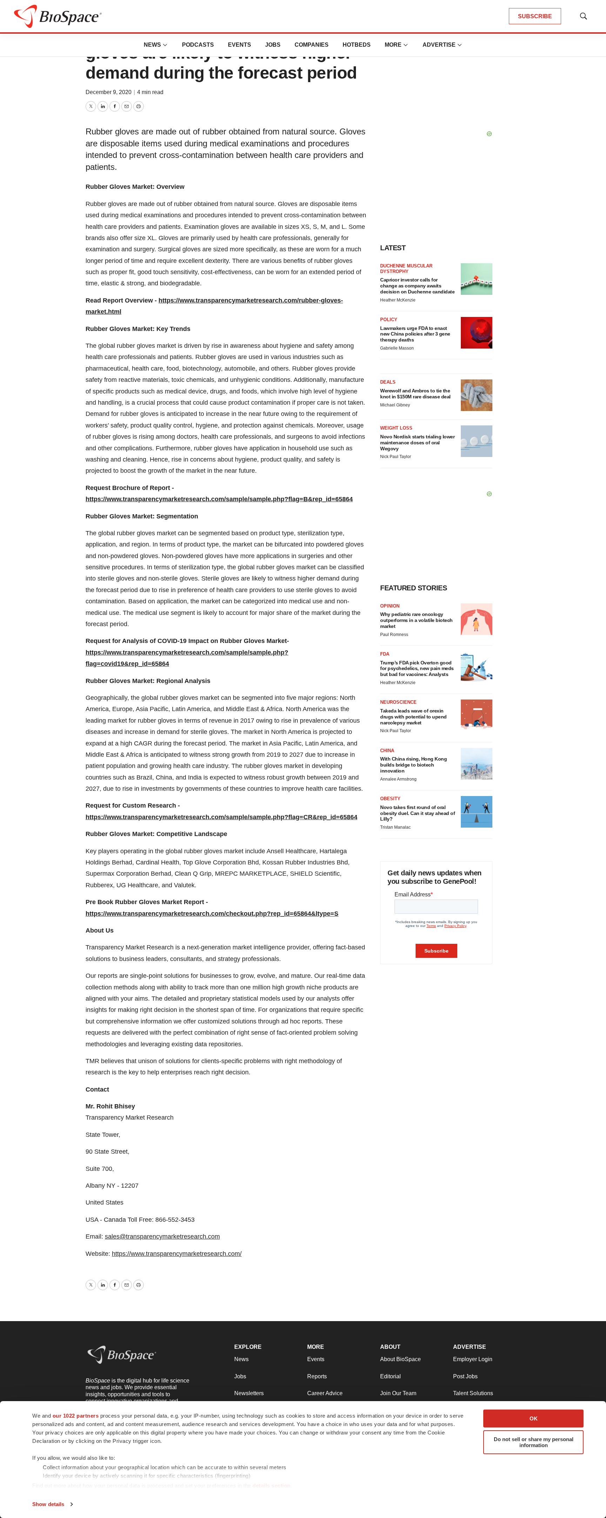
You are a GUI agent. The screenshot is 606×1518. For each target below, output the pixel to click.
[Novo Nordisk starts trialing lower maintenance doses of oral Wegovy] (476, 441)
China (387, 750)
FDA (384, 654)
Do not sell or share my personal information (533, 1442)
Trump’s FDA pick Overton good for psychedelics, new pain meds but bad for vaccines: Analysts (417, 668)
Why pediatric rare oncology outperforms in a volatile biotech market (416, 620)
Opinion (389, 606)
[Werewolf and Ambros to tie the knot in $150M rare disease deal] (476, 395)
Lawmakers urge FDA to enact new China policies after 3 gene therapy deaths (415, 334)
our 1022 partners (76, 1416)
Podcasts (198, 45)
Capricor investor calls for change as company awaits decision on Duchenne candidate (417, 285)
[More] (165, 45)
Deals (388, 382)
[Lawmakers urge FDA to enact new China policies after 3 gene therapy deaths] (476, 333)
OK (534, 1418)
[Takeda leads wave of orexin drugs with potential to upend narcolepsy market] (476, 715)
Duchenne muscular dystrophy (406, 268)
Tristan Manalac (395, 827)
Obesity (390, 798)
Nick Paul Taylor (395, 456)
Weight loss (396, 428)
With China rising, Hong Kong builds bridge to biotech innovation (413, 765)
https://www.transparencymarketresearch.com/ (177, 1253)
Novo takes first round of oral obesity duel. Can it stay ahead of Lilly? (417, 813)
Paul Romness (394, 634)
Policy (388, 319)
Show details (48, 1504)
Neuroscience (398, 702)
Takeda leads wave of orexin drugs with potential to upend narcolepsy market (413, 716)
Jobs (273, 45)
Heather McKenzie (398, 300)
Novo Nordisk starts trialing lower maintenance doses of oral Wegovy (417, 442)
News (152, 45)
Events (239, 45)
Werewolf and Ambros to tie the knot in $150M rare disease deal (415, 393)
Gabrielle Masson (397, 348)
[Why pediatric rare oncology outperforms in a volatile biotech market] (476, 619)
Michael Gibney (395, 405)
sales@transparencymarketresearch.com (162, 1236)
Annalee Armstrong (398, 779)
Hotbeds (357, 45)
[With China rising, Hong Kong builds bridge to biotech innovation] (476, 764)
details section (271, 1486)
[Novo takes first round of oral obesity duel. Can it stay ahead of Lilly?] (476, 812)
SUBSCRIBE (535, 16)
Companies (312, 45)
